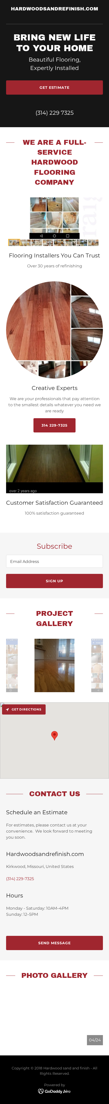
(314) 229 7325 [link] (54, 112)
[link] (54, 14)
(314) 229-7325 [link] (20, 878)
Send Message (54, 943)
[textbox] (54, 561)
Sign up (54, 581)
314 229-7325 (54, 425)
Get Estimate (55, 87)
